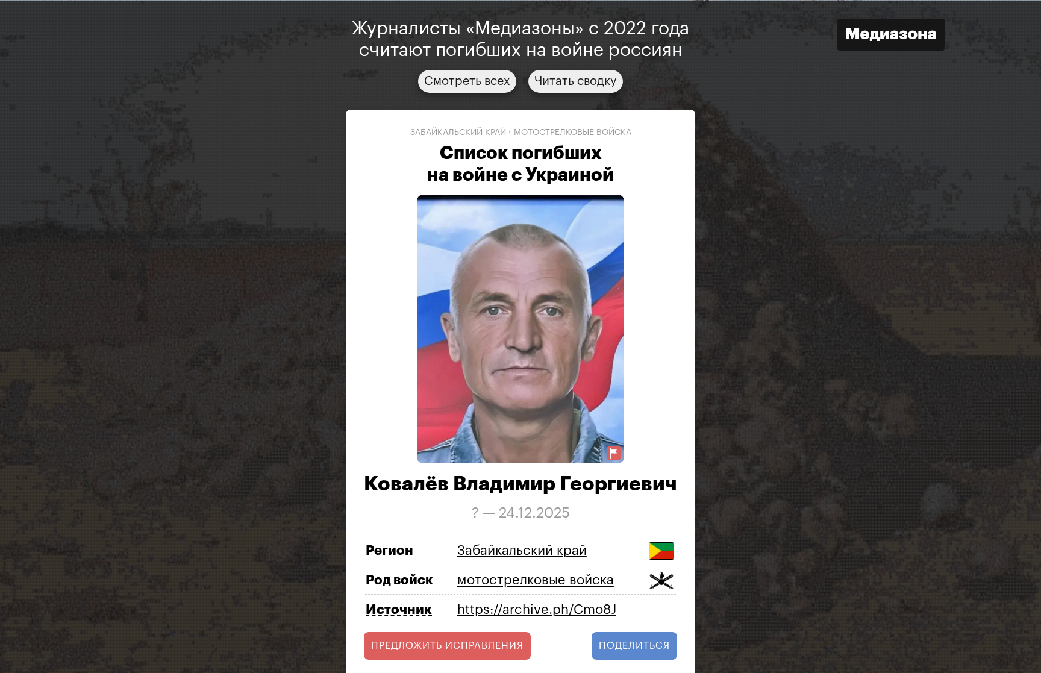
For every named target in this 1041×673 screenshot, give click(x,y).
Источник (399, 609)
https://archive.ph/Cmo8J (536, 609)
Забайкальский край (458, 132)
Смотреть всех (467, 81)
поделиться (634, 646)
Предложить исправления (447, 646)
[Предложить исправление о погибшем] (614, 453)
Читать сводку (575, 81)
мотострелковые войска (572, 132)
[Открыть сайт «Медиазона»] (891, 36)
